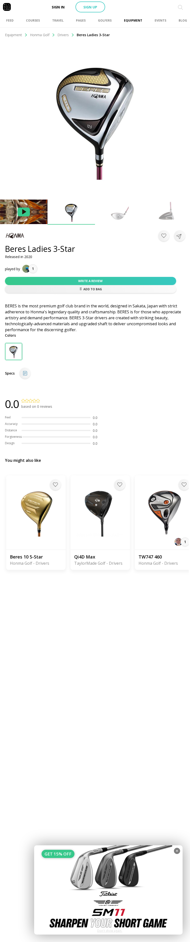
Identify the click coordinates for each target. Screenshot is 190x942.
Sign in (58, 7)
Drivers (63, 34)
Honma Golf (39, 34)
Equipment (13, 34)
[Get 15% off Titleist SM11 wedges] (108, 890)
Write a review (90, 281)
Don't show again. (109, 931)
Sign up (90, 7)
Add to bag (92, 289)
